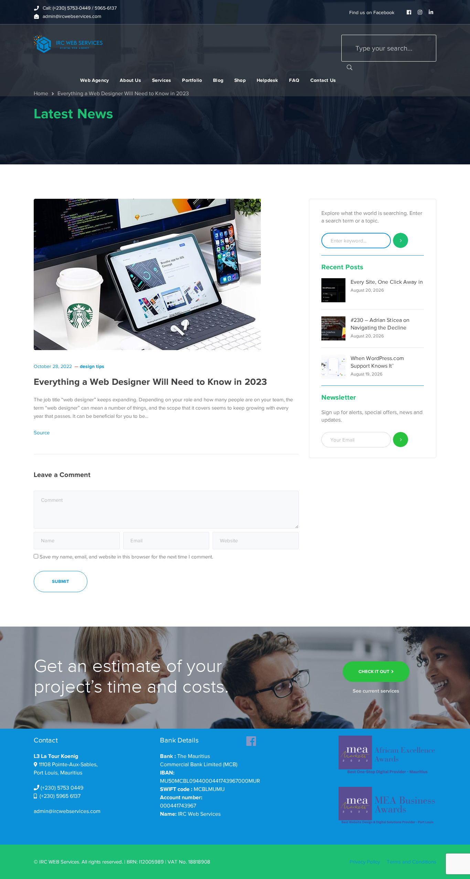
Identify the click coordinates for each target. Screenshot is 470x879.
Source (42, 432)
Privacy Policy (365, 862)
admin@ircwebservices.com (67, 811)
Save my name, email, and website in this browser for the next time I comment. (126, 557)
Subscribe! (400, 439)
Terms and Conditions (411, 862)
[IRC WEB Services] (68, 43)
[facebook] (251, 739)
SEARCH (349, 67)
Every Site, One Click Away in (387, 282)
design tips (92, 366)
